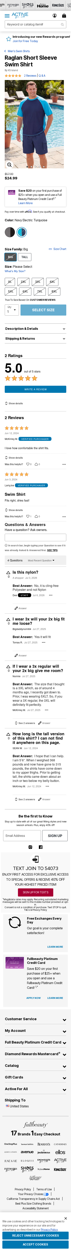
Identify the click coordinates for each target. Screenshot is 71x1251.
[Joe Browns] (43, 1151)
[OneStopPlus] (10, 1144)
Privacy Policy (23, 1189)
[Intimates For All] (10, 1170)
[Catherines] (60, 1144)
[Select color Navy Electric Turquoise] (22, 232)
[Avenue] (27, 1152)
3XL (37, 281)
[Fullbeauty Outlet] (35, 1178)
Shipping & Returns (20, 338)
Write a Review (35, 389)
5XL (10, 291)
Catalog (12, 1065)
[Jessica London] (10, 1152)
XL (10, 281)
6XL (25, 291)
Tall (24, 257)
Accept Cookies (35, 1244)
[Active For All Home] (20, 16)
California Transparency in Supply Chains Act (33, 1198)
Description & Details (21, 329)
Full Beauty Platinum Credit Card (33, 1042)
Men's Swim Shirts (19, 51)
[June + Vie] (10, 1161)
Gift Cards (14, 1077)
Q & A (42, 75)
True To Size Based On (30, 300)
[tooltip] (13, 5)
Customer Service (20, 1019)
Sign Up (55, 836)
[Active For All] (60, 1160)
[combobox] (35, 24)
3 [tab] (35, 167)
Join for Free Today (25, 41)
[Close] (66, 1218)
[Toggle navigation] (7, 16)
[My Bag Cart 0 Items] (65, 15)
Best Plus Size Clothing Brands (33, 1203)
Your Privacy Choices (30, 1194)
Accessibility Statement (35, 1208)
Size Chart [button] (59, 249)
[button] (54, 15)
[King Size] (60, 1170)
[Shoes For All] (27, 1169)
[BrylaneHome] (43, 1170)
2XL (23, 281)
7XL (39, 291)
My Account (15, 1031)
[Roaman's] (43, 1144)
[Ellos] (60, 1152)
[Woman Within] (27, 1144)
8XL (54, 291)
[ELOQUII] (27, 1160)
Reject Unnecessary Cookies (35, 1235)
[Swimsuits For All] (43, 1161)
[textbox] (35, 537)
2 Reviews (30, 75)
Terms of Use (44, 1189)
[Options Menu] (64, 464)
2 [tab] (31, 167)
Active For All (16, 1089)
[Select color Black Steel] (10, 232)
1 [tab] (27, 167)
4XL (52, 281)
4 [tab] (39, 167)
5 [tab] (44, 167)
